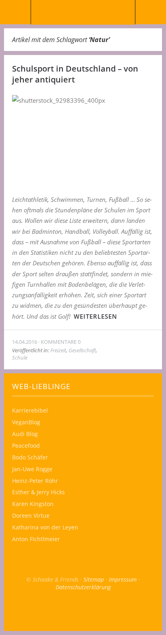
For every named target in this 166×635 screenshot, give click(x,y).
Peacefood (26, 445)
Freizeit (58, 350)
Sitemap (93, 579)
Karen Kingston (33, 504)
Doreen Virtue (31, 515)
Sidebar (150, 12)
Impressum (123, 579)
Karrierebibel (30, 410)
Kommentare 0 (61, 341)
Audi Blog (25, 434)
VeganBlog (26, 422)
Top (83, 610)
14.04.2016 (24, 341)
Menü (15, 12)
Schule (19, 357)
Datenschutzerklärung (83, 587)
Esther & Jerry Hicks (38, 492)
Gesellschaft (82, 350)
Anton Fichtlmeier (36, 539)
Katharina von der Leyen (45, 527)
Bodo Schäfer (30, 457)
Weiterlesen (95, 316)
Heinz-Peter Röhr (35, 481)
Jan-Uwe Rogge (32, 469)
